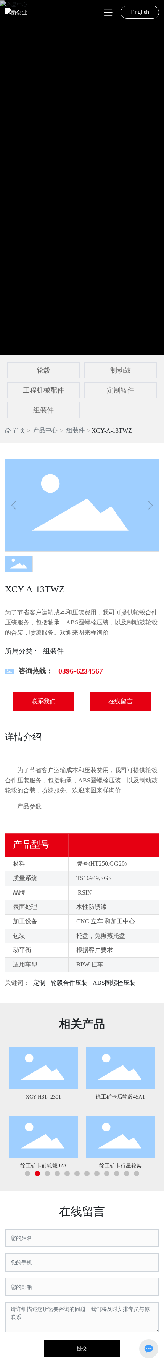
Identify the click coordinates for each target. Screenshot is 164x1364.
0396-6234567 (80, 671)
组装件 (43, 410)
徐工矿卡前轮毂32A (43, 1165)
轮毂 (43, 370)
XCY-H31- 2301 (43, 1097)
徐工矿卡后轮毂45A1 (120, 1097)
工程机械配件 (43, 390)
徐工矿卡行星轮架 (120, 1165)
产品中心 (45, 430)
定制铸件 (120, 390)
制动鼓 (120, 370)
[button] (27, 1173)
